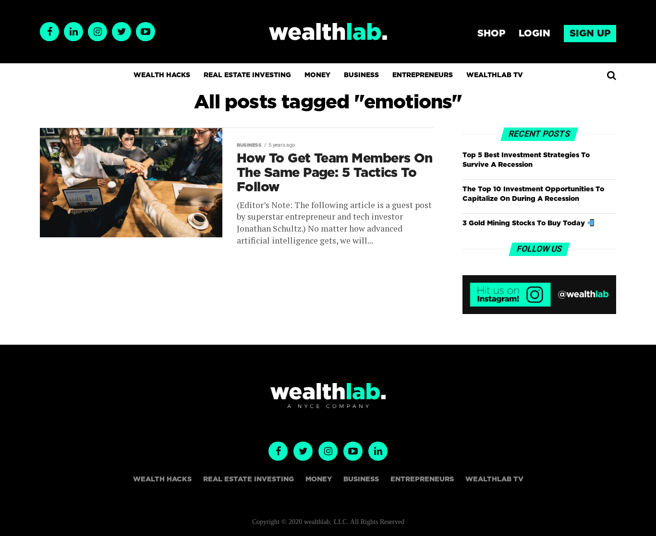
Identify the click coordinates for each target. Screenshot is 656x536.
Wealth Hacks (162, 75)
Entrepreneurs (422, 75)
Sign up (590, 33)
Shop (491, 33)
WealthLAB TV (494, 75)
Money (317, 75)
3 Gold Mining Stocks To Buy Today (524, 223)
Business (361, 75)
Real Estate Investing (247, 75)
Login (534, 33)
